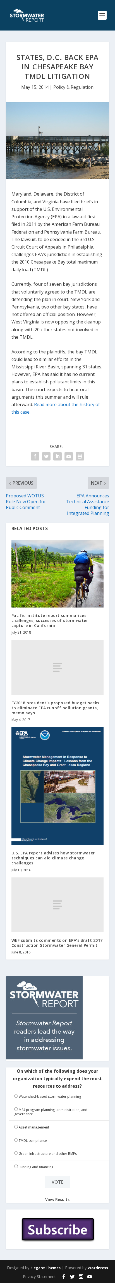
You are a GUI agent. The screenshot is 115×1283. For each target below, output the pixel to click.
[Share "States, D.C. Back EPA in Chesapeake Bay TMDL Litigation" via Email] (68, 456)
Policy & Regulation (73, 87)
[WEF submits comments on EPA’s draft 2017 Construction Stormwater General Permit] (57, 904)
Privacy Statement (39, 1276)
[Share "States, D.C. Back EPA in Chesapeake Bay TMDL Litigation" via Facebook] (35, 456)
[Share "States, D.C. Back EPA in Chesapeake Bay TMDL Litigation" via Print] (79, 456)
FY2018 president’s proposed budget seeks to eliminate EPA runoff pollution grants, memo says (55, 707)
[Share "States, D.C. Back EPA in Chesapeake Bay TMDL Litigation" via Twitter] (46, 456)
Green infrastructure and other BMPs (48, 1153)
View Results (57, 1199)
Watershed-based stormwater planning (50, 1096)
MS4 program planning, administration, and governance (50, 1112)
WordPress (98, 1267)
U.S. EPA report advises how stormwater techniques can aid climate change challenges (53, 858)
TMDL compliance (33, 1140)
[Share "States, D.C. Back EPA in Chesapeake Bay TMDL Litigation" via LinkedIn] (57, 456)
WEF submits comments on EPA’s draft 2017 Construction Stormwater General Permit (57, 943)
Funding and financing (36, 1167)
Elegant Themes (45, 1267)
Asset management (34, 1127)
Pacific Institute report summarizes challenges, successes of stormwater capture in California (49, 620)
